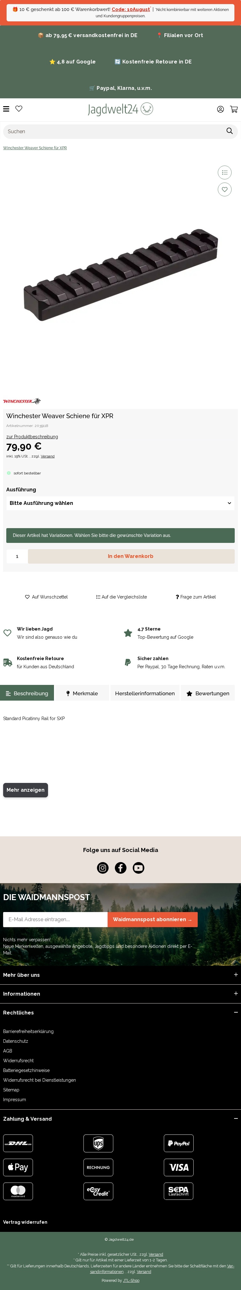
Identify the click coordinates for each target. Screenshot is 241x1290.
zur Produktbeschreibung (32, 436)
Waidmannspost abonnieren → (152, 919)
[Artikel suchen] (230, 131)
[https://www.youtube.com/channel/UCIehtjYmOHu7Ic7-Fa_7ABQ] (138, 868)
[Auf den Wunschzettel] (225, 189)
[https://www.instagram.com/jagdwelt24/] (103, 868)
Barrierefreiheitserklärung (28, 1031)
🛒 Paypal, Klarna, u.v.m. (120, 88)
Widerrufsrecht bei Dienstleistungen (39, 1080)
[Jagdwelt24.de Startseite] (120, 109)
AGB (7, 1050)
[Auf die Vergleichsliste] (225, 172)
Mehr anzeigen (26, 790)
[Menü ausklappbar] (6, 109)
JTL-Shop (131, 1280)
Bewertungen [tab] (212, 693)
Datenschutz (15, 1041)
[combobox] (120, 503)
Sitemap (11, 1089)
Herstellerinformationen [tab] (145, 693)
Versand (48, 456)
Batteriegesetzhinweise (26, 1070)
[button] (220, 109)
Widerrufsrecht (18, 1060)
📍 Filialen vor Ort (179, 35)
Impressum (14, 1099)
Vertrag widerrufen (25, 1222)
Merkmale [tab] (85, 693)
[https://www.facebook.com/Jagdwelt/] (120, 868)
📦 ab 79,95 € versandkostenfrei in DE (87, 35)
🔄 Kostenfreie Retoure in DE (153, 62)
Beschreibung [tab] (31, 693)
